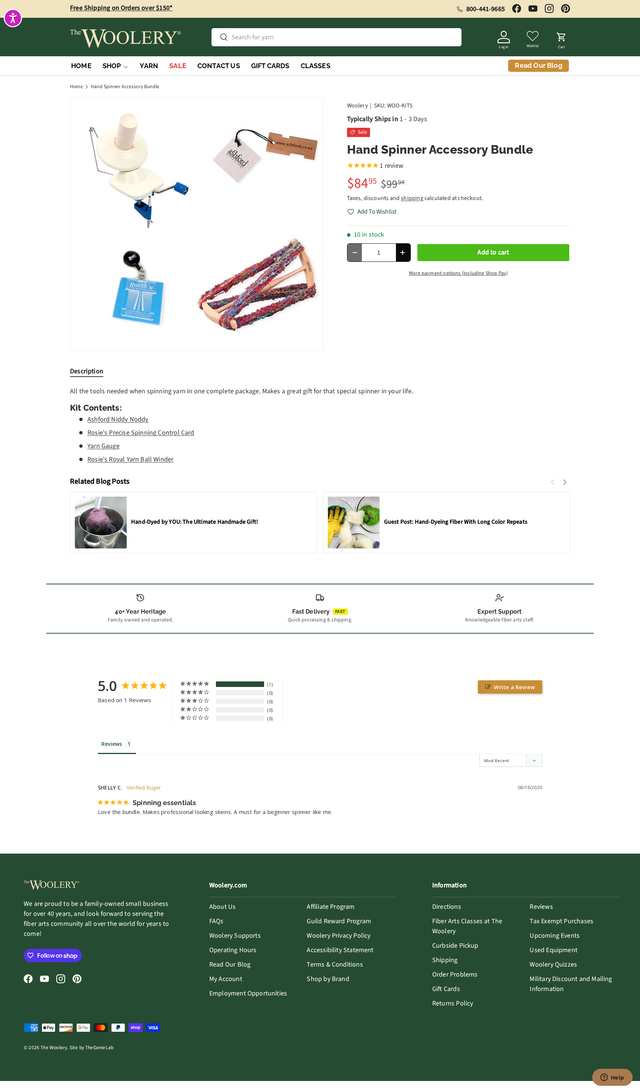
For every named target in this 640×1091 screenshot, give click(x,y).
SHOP (112, 66)
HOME (81, 66)
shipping (412, 198)
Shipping (444, 960)
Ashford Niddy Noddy (117, 419)
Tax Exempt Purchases (561, 921)
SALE (177, 66)
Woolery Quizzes (553, 964)
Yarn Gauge (103, 446)
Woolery (357, 105)
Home (76, 86)
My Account (225, 979)
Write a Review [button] (514, 687)
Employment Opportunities (248, 993)
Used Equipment (553, 950)
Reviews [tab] (111, 743)
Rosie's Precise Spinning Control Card (140, 432)
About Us (222, 906)
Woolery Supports (235, 935)
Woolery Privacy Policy (338, 935)
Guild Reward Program (339, 921)
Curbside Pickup (455, 945)
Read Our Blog (229, 964)
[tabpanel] (320, 425)
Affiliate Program (330, 906)
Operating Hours (233, 950)
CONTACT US (218, 66)
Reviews (541, 906)
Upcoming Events (555, 935)
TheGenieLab (99, 1047)
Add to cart (493, 252)
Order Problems (455, 974)
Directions (446, 906)
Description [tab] (86, 371)
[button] (561, 38)
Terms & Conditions (335, 964)
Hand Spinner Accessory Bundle (125, 86)
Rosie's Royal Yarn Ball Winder (130, 459)
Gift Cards (446, 989)
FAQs (216, 921)
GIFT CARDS (270, 66)
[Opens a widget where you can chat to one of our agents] (612, 1078)
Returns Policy (452, 1003)
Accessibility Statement (340, 950)
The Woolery (53, 1047)
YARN (149, 66)
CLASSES (315, 66)
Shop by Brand (328, 979)
